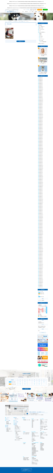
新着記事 (15, 424)
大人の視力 (41, 36)
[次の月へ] (46, 305)
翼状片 (33, 441)
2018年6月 (40, 207)
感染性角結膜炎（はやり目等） (35, 436)
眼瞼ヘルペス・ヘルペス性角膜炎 (43, 420)
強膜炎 (33, 444)
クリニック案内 (31, 11)
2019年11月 (40, 183)
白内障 (24, 443)
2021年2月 (40, 162)
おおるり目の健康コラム (42, 32)
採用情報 (15, 423)
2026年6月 (40, 80)
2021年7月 (40, 155)
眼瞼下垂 (41, 428)
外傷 (23, 456)
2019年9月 (40, 186)
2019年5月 (40, 192)
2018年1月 (40, 213)
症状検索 (36, 11)
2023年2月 (40, 128)
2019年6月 (40, 190)
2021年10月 (40, 151)
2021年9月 (40, 152)
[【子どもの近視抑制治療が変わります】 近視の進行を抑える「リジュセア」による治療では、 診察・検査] (4, 397)
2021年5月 (40, 158)
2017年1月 (40, 230)
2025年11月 (40, 87)
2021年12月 (40, 148)
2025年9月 (40, 90)
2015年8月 (40, 254)
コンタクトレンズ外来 (35, 459)
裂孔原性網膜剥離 (34, 455)
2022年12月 (40, 131)
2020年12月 (40, 165)
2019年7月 (40, 189)
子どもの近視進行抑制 (43, 41)
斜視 (32, 426)
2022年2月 (40, 145)
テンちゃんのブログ (41, 29)
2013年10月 (40, 282)
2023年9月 (40, 118)
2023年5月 (40, 124)
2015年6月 (40, 257)
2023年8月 (40, 120)
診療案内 (39, 11)
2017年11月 (40, 216)
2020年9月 (40, 169)
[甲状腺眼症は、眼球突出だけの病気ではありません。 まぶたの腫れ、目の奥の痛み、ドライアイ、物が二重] (13, 397)
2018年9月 (40, 203)
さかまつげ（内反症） (43, 427)
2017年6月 (40, 223)
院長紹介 (43, 11)
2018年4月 (40, 210)
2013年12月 (40, 279)
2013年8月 (40, 285)
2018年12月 (40, 199)
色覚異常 (33, 457)
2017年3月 (40, 227)
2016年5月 (40, 241)
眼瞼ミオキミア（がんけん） (43, 424)
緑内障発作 (41, 445)
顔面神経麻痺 (42, 443)
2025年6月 (40, 93)
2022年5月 (40, 141)
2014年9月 (40, 268)
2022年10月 (40, 134)
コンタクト (41, 37)
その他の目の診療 (33, 456)
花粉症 (40, 33)
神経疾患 (41, 442)
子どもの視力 (41, 40)
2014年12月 (40, 264)
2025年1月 (40, 97)
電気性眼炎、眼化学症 (26, 459)
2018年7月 (40, 206)
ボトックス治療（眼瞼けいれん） (35, 461)
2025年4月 (40, 94)
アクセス (46, 11)
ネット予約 (39, 9)
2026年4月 (40, 83)
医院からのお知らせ (41, 43)
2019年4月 (40, 193)
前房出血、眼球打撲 (26, 457)
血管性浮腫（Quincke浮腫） (44, 426)
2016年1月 (40, 247)
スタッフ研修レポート (10, 21)
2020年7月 (40, 172)
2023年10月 (40, 117)
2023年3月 (40, 127)
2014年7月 (40, 271)
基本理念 (7, 421)
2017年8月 (40, 220)
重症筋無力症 (42, 444)
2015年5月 (40, 258)
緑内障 (16, 433)
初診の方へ (26, 11)
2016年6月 (40, 240)
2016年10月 (40, 234)
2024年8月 (40, 103)
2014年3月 (40, 275)
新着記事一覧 (21, 41)
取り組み (7, 422)
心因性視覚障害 (34, 458)
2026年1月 (40, 86)
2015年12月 (40, 248)
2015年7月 (40, 255)
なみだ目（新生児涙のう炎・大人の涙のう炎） (26, 433)
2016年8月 (40, 237)
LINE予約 (45, 9)
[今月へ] (45, 305)
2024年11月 (40, 100)
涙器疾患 (24, 431)
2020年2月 (40, 179)
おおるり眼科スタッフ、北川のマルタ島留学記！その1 (19, 21)
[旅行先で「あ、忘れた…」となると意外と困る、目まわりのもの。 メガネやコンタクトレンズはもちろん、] (39, 397)
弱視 (32, 427)
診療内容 (24, 417)
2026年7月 (40, 79)
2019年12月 (40, 182)
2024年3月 (40, 110)
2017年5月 (40, 224)
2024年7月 (40, 104)
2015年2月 (40, 261)
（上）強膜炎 (33, 445)
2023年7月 (40, 121)
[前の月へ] (44, 305)
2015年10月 (40, 251)
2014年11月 (40, 265)
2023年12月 (40, 114)
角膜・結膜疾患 (33, 431)
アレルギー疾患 (42, 431)
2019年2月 (40, 196)
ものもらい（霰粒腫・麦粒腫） (43, 430)
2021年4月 (40, 159)
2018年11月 (40, 200)
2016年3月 (40, 244)
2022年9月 (40, 135)
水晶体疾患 (24, 442)
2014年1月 (40, 278)
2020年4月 (40, 176)
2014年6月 (40, 272)
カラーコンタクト (18, 436)
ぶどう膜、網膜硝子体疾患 (34, 442)
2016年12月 (40, 231)
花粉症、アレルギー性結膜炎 (43, 435)
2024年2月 (40, 111)
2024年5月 (40, 107)
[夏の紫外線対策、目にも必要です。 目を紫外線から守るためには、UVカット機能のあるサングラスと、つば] (22, 397)
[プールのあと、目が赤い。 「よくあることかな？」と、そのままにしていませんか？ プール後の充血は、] (31, 397)
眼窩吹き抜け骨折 (25, 458)
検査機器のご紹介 (8, 423)
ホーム (23, 11)
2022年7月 (40, 138)
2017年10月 (40, 217)
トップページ (7, 417)
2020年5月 (40, 175)
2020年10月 (40, 168)
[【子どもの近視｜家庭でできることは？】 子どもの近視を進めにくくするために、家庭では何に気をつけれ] (48, 397)
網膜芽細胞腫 (33, 443)
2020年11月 (40, 166)
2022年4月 (40, 142)
